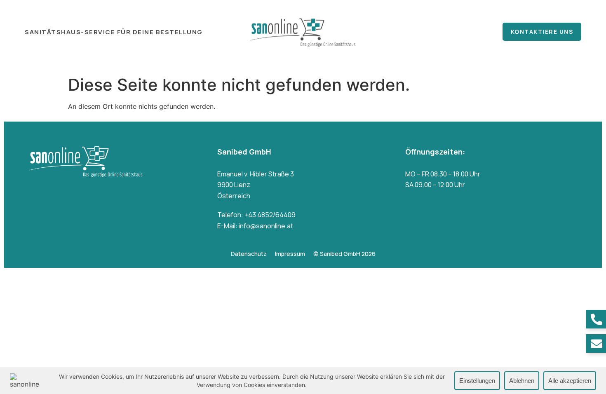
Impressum (290, 254)
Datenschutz (249, 254)
